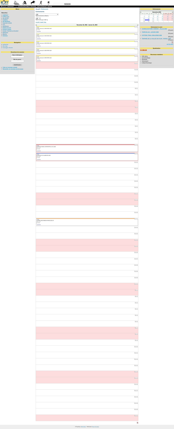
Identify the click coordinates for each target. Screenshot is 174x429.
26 (167, 19)
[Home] (26, 5)
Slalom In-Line (7, 27)
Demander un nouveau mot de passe (13, 69)
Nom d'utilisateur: (17, 55)
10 (157, 16)
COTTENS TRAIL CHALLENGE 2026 (152, 35)
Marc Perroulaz (95, 426)
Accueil (38, 9)
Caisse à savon (7, 29)
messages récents (8, 47)
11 (162, 16)
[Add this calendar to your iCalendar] (137, 423)
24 (157, 19)
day (45, 22)
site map (5, 46)
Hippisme (5, 32)
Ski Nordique (6, 21)
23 (153, 19)
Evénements (44, 9)
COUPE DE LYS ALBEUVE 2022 (44, 155)
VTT (4, 24)
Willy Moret (83, 426)
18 (162, 18)
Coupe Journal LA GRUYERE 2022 (44, 28)
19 (167, 18)
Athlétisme (6, 26)
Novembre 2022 (156, 12)
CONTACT (5, 15)
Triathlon (5, 19)
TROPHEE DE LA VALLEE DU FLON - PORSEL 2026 (156, 38)
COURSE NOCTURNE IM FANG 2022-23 (45, 220)
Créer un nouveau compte (10, 67)
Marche (5, 34)
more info (39, 31)
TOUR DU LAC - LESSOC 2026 (150, 32)
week (41, 22)
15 (148, 18)
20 (172, 18)
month (37, 22)
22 (148, 19)
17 (157, 18)
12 (167, 16)
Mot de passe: (17, 59)
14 (144, 18)
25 (162, 19)
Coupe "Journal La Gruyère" (11, 31)
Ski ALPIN (5, 18)
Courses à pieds (7, 23)
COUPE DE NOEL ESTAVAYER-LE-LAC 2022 (46, 146)
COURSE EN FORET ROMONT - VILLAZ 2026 (154, 28)
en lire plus (170, 44)
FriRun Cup (6, 16)
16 (153, 18)
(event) (38, 27)
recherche (5, 44)
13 (172, 16)
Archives (5, 35)
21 (144, 19)
